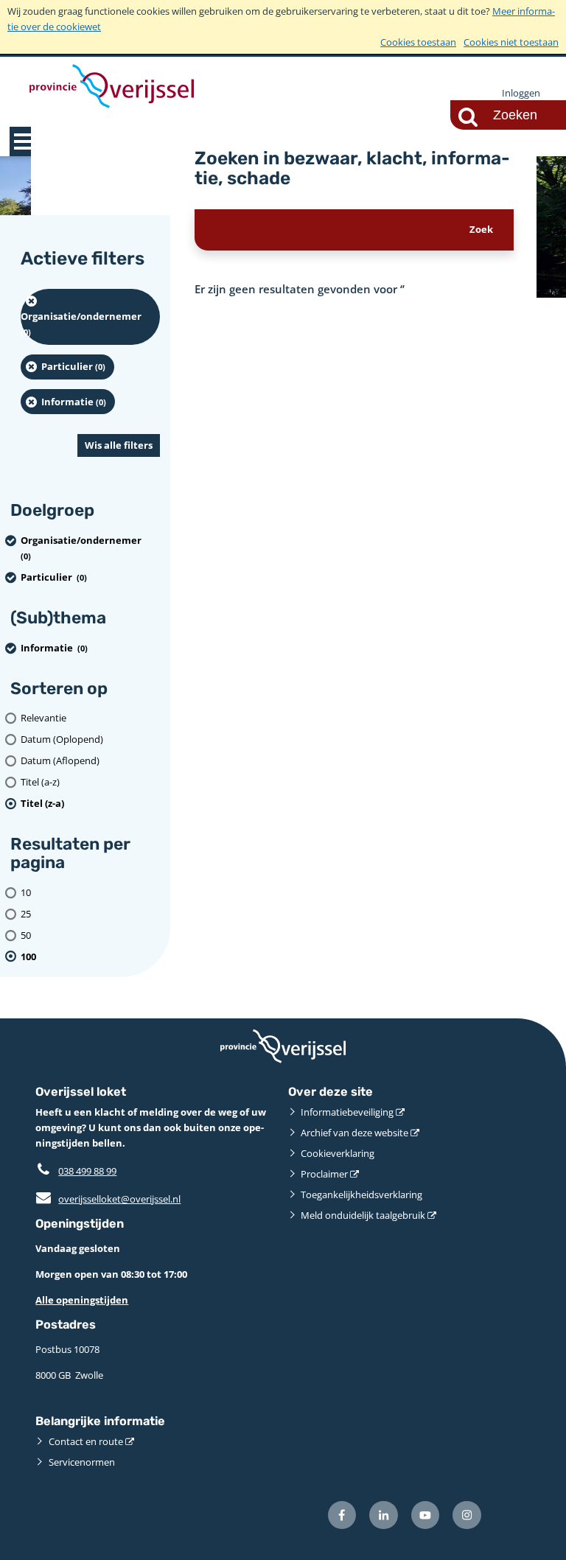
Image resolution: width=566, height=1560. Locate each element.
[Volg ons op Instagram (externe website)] (467, 1515)
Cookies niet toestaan (511, 42)
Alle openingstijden (81, 1300)
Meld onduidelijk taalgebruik (363, 1215)
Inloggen (521, 92)
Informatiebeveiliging (347, 1112)
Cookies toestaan (418, 42)
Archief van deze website (354, 1132)
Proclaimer (324, 1174)
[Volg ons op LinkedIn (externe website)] (383, 1515)
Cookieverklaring (337, 1153)
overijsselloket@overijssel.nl (108, 1199)
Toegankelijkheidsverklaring (361, 1194)
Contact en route (86, 1441)
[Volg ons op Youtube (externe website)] (425, 1515)
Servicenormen (82, 1462)
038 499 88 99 (87, 1171)
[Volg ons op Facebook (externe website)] (342, 1515)
